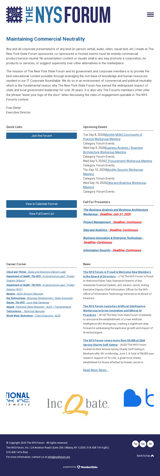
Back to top (143, 455)
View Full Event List (41, 213)
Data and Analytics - (110, 230)
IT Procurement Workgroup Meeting (128, 161)
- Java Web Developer (27, 302)
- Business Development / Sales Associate (39, 298)
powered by (70, 467)
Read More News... (95, 370)
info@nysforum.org (59, 457)
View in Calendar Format (42, 204)
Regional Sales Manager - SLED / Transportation (38, 306)
